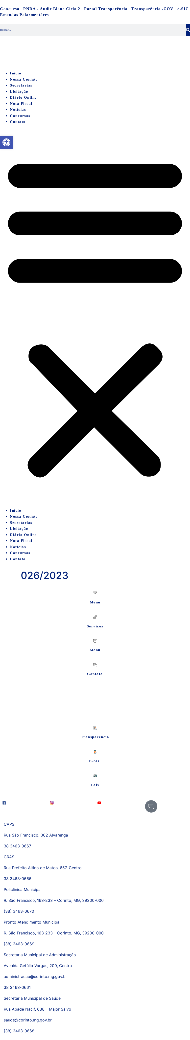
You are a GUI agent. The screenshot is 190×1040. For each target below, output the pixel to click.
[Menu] (95, 593)
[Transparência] (95, 728)
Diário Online (23, 97)
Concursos (20, 116)
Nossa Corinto (24, 79)
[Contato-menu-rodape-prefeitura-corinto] (151, 806)
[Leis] (95, 776)
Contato (18, 122)
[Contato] (95, 665)
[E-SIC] (95, 752)
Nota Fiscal (21, 104)
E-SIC (95, 761)
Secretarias (21, 85)
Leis (95, 785)
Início (15, 73)
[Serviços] (95, 617)
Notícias (18, 109)
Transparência (95, 737)
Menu (95, 602)
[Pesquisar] (188, 30)
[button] (95, 316)
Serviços (95, 626)
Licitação (19, 91)
